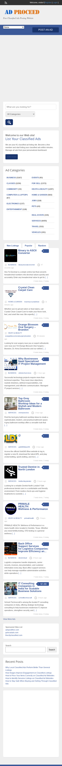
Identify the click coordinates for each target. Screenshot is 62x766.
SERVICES (36, 221)
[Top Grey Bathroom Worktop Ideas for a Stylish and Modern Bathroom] (10, 409)
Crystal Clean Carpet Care (26, 288)
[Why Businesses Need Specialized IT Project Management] (10, 370)
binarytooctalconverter (27, 265)
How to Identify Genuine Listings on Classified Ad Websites (29, 678)
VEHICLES (36, 232)
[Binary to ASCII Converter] (10, 261)
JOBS (34, 201)
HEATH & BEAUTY (40, 189)
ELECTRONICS (13, 204)
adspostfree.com (12, 630)
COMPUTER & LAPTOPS (17, 195)
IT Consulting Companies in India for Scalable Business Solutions (29, 587)
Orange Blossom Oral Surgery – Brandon (28, 327)
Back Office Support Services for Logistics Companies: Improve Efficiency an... (33, 547)
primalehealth (29, 518)
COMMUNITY (12, 189)
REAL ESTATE (38, 215)
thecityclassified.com (13, 635)
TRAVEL (35, 226)
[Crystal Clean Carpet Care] (10, 298)
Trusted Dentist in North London (29, 468)
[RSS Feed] (5, 2)
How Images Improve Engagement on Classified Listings (28, 673)
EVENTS (35, 178)
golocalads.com (11, 633)
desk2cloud (23, 558)
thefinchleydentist (25, 481)
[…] (46, 277)
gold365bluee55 (24, 447)
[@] (10, 444)
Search (8, 645)
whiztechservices (25, 373)
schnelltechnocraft (25, 598)
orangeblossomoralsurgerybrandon (18, 336)
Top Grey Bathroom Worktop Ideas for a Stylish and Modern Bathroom (30, 403)
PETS (34, 206)
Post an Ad (45, 30)
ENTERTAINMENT (14, 209)
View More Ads (9, 619)
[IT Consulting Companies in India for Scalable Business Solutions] (10, 594)
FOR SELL (36, 183)
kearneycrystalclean (31, 302)
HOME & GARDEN (39, 195)
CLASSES (11, 183)
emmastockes (24, 413)
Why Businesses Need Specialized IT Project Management (32, 361)
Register (48, 3)
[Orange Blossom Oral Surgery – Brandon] (10, 329)
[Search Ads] (9, 122)
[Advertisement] (31, 68)
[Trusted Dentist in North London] (10, 478)
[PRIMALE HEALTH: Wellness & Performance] (10, 515)
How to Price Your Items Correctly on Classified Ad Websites (29, 676)
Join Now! (11, 157)
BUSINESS (11, 178)
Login (55, 3)
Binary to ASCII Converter (27, 251)
